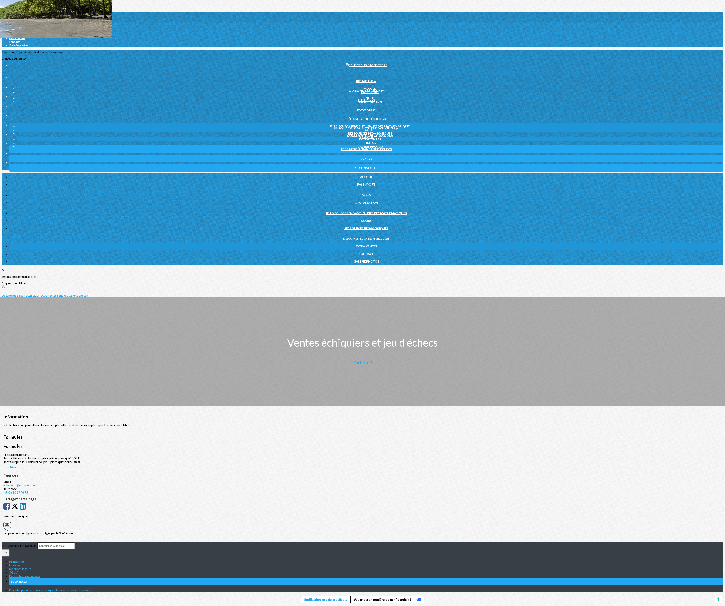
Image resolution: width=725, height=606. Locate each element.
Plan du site (16, 561)
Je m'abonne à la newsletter (19, 545)
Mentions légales (20, 569)
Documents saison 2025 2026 (370, 135)
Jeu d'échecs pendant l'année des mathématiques (370, 126)
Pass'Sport (366, 184)
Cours (366, 220)
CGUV (13, 572)
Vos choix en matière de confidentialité (382, 599)
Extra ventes (17, 38)
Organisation (366, 202)
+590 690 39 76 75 (15, 492)
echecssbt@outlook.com (19, 485)
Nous (370, 98)
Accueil (370, 88)
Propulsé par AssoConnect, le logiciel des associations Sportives (50, 590)
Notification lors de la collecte (325, 599)
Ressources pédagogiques (370, 133)
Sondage (14, 41)
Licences (14, 565)
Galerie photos (18, 45)
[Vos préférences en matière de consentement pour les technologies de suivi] (718, 599)
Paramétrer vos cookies (24, 576)
